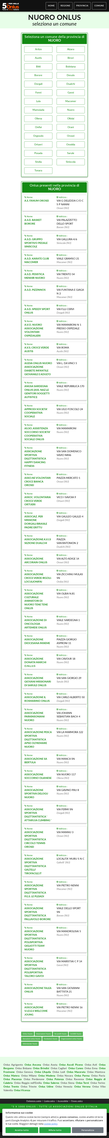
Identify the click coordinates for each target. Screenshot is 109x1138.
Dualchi (70, 84)
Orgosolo (38, 136)
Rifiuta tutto (55, 1130)
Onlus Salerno (51, 1083)
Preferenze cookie (33, 1101)
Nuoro (70, 110)
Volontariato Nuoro (30, 1044)
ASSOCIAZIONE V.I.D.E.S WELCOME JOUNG (36, 1011)
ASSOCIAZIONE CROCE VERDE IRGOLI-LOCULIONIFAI (38, 578)
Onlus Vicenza (22, 1090)
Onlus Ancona (33, 1065)
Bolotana (71, 66)
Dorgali (38, 84)
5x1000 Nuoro (75, 1034)
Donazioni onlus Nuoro (31, 1039)
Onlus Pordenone (34, 1079)
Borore (38, 75)
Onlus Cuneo (75, 1068)
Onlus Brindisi (41, 1068)
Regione (65, 6)
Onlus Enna (91, 1068)
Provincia (82, 6)
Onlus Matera (11, 1076)
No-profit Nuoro (60, 1034)
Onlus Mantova (96, 1072)
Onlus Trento (11, 1086)
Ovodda (70, 144)
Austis (38, 58)
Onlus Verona (82, 1086)
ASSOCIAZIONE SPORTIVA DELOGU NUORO (36, 794)
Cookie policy (49, 1101)
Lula (38, 101)
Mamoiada (38, 110)
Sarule (70, 153)
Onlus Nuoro (28, 1034)
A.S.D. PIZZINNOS (35, 290)
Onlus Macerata (76, 1072)
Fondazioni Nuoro (50, 1039)
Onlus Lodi (59, 1072)
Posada (38, 153)
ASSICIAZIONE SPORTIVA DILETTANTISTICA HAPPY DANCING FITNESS (35, 458)
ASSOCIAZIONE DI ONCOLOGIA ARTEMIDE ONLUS (35, 624)
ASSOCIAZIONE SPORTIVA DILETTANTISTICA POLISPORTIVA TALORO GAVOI (35, 968)
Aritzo (38, 49)
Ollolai (70, 118)
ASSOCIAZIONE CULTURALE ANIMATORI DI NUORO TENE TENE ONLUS (36, 601)
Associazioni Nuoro (43, 1034)
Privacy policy (77, 1101)
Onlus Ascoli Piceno (71, 1065)
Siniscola (71, 162)
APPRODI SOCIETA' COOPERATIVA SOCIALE (36, 413)
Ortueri (38, 144)
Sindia (38, 162)
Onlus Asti (91, 1065)
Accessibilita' (63, 1101)
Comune (99, 6)
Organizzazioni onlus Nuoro (71, 1039)
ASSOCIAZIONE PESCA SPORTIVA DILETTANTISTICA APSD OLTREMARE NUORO (38, 739)
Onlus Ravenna (75, 1079)
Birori (71, 58)
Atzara (70, 49)
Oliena (38, 118)
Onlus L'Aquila (42, 1072)
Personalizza (87, 1130)
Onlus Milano (29, 1076)
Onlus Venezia (63, 1086)
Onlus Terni (82, 1083)
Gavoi (71, 92)
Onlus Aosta (50, 1065)
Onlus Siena (67, 1083)
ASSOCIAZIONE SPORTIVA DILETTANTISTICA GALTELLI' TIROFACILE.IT (35, 866)
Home (51, 6)
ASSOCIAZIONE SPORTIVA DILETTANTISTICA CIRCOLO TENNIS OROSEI (35, 839)
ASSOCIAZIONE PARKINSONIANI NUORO (34, 717)
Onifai (38, 127)
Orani (71, 127)
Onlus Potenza (55, 1079)
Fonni (38, 92)
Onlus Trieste (29, 1086)
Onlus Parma (82, 1076)
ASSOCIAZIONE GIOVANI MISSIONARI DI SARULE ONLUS (37, 682)
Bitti (38, 66)
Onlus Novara (65, 1076)
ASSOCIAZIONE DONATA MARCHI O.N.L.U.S (35, 662)
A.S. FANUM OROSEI (36, 201)
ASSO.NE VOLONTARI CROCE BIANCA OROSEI (37, 482)
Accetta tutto (22, 1130)
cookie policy (50, 1123)
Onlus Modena (46, 1076)
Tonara (38, 170)
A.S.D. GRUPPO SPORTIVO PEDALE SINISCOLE (36, 243)
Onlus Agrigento (13, 1065)
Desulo (71, 75)
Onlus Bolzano (23, 1068)
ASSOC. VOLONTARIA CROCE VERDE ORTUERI (37, 501)
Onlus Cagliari (59, 1068)
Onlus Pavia (98, 1076)
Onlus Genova (24, 1072)
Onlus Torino (97, 1083)
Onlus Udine (46, 1086)
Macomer (70, 101)
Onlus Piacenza (12, 1079)
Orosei (71, 136)
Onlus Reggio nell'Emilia (28, 1083)
